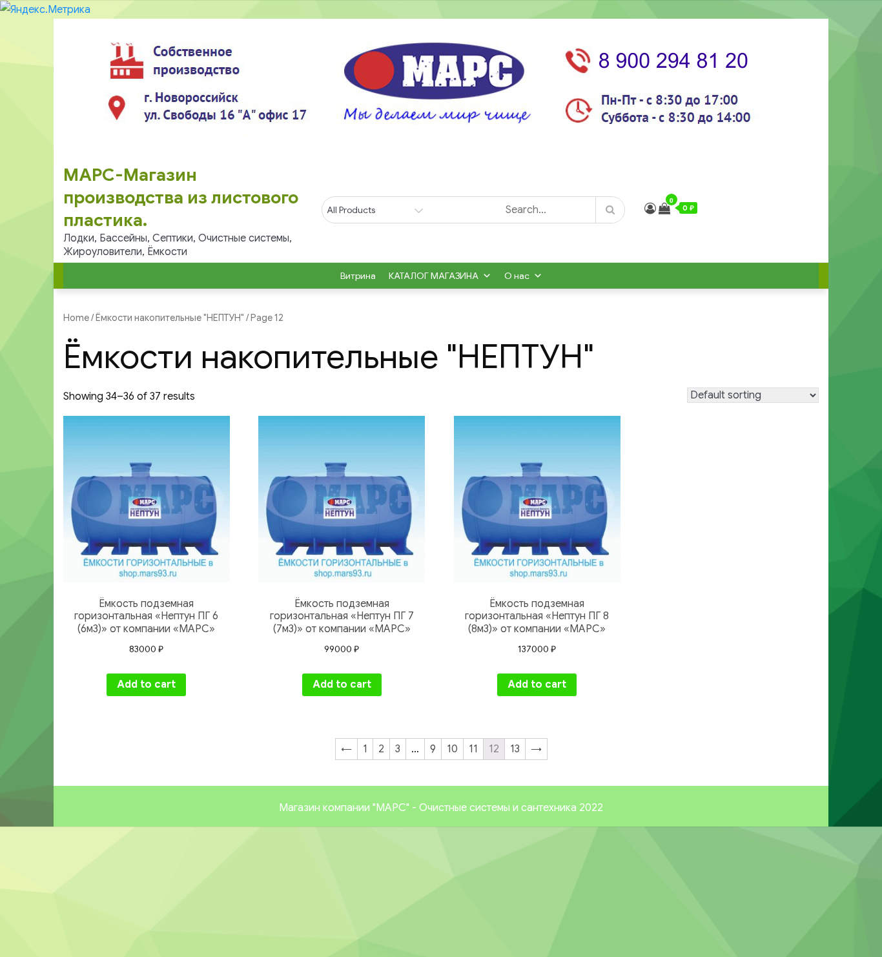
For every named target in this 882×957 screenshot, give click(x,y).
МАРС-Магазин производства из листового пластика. (180, 197)
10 (452, 749)
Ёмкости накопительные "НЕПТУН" (170, 318)
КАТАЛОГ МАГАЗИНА (433, 276)
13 (515, 749)
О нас (516, 276)
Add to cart (146, 684)
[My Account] (650, 208)
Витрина (358, 276)
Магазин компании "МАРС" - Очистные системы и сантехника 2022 (441, 807)
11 (473, 749)
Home (76, 318)
